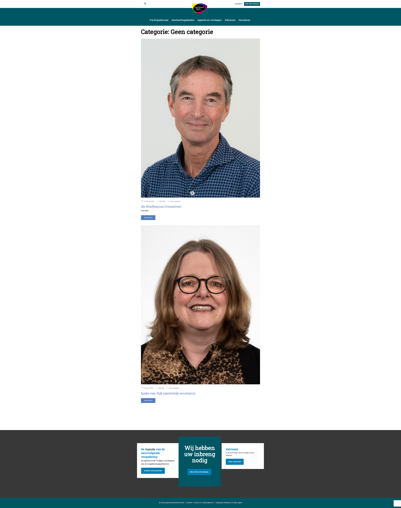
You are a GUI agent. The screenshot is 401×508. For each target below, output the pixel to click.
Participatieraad (159, 20)
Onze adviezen (234, 462)
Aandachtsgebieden (182, 20)
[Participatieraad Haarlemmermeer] (199, 8)
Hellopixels (227, 503)
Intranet (189, 503)
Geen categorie (175, 201)
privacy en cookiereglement (203, 503)
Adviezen (230, 20)
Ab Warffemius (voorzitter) (161, 206)
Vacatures (244, 20)
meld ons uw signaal (199, 472)
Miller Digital (238, 503)
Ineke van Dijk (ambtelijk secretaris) (168, 393)
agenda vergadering (153, 471)
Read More (148, 218)
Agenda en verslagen (209, 20)
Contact (238, 4)
